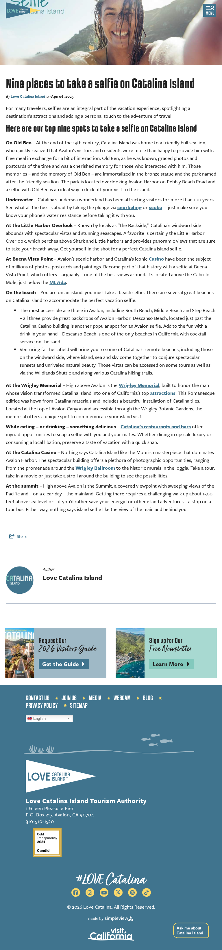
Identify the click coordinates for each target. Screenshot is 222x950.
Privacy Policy (42, 705)
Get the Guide (65, 664)
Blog (148, 698)
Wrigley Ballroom (95, 467)
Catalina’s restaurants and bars (156, 426)
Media (95, 698)
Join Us (69, 698)
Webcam (122, 698)
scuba (155, 207)
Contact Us (37, 698)
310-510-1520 (40, 821)
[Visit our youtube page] (104, 892)
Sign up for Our (170, 645)
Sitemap (79, 705)
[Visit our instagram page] (90, 892)
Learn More (173, 664)
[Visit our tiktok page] (146, 892)
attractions (162, 392)
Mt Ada (57, 282)
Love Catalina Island (28, 96)
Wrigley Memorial (139, 385)
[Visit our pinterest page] (132, 892)
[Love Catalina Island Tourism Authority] (23, 10)
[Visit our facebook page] (75, 892)
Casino (156, 258)
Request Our (67, 645)
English (39, 718)
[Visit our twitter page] (118, 892)
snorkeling (129, 207)
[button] (189, 930)
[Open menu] (209, 10)
